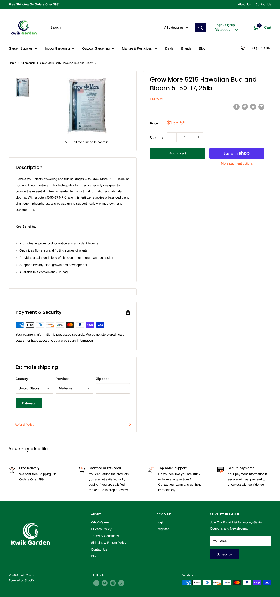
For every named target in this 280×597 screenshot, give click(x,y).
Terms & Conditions (105, 536)
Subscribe (224, 554)
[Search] (200, 27)
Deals (169, 48)
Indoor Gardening (57, 48)
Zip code (102, 379)
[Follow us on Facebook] (96, 583)
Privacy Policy (101, 529)
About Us (244, 4)
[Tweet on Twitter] (253, 106)
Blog (202, 48)
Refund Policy (24, 424)
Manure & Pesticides (137, 48)
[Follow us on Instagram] (113, 583)
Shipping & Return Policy (108, 542)
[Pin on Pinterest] (245, 106)
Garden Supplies (21, 48)
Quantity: (157, 137)
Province (62, 379)
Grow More (159, 99)
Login (160, 522)
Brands (186, 48)
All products (28, 63)
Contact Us (263, 4)
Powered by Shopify (21, 580)
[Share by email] (261, 106)
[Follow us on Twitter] (105, 583)
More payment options (237, 163)
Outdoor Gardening (96, 48)
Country (22, 379)
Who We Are (100, 522)
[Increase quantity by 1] (198, 137)
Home (12, 63)
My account (224, 29)
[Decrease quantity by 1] (171, 137)
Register (163, 529)
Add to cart (177, 153)
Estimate (28, 403)
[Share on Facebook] (236, 106)
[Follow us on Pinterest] (121, 583)
